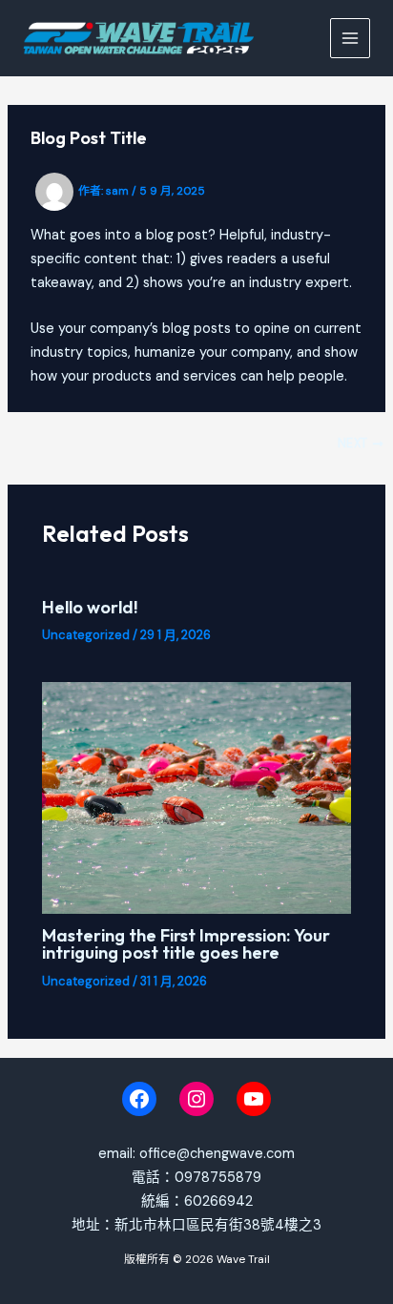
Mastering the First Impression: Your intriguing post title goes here (186, 943)
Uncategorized (86, 635)
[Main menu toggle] (350, 38)
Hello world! (90, 607)
